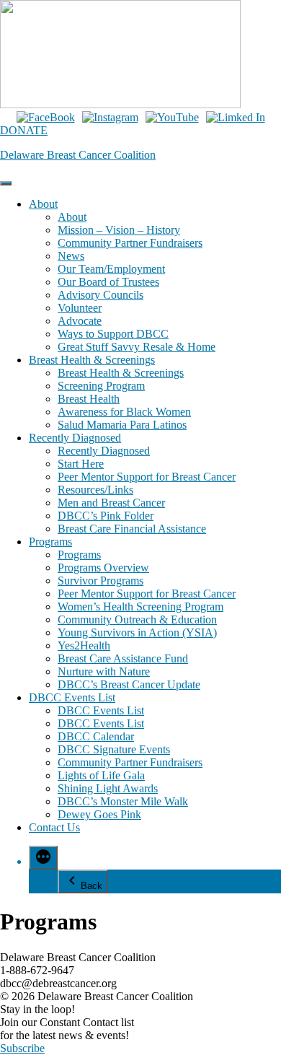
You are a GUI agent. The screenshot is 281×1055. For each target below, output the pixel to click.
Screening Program (101, 386)
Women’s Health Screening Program (140, 606)
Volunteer (80, 308)
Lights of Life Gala (101, 775)
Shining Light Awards (108, 788)
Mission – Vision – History (119, 230)
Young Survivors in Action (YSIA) (137, 632)
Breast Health (89, 399)
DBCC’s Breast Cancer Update (129, 684)
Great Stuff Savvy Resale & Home (136, 347)
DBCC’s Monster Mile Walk (123, 801)
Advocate (80, 321)
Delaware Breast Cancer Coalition (78, 155)
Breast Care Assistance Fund (123, 658)
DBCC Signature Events (114, 749)
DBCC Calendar (96, 736)
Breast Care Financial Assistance (132, 528)
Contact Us (54, 827)
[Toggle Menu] (6, 183)
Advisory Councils (100, 295)
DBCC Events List (72, 697)
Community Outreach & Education (137, 619)
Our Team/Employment (111, 269)
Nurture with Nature (104, 671)
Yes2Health (84, 645)
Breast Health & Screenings (92, 360)
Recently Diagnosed (75, 438)
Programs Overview (103, 567)
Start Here (81, 464)
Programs (50, 541)
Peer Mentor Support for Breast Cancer (147, 476)
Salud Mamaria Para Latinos (122, 425)
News (71, 256)
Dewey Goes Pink (99, 814)
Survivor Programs (100, 580)
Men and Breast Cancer (111, 502)
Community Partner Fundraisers (130, 243)
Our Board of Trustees (108, 282)
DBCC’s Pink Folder (105, 515)
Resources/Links (95, 489)
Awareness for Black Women (124, 412)
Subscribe (22, 1048)
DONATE (24, 130)
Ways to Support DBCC (113, 334)
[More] (43, 858)
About (43, 204)
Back (91, 885)
